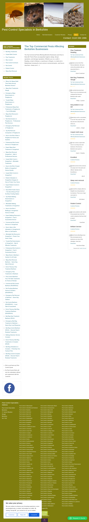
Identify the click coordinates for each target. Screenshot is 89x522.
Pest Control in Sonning (46, 493)
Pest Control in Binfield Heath (69, 412)
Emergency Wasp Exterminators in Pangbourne (10, 95)
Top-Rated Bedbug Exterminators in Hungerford (10, 199)
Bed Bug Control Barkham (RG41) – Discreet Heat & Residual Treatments (12, 330)
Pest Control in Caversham (47, 424)
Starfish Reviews (83, 248)
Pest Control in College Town (47, 430)
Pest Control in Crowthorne (25, 437)
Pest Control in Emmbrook (47, 441)
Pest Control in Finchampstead (26, 447)
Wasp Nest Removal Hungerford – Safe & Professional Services (11, 154)
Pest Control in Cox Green (68, 432)
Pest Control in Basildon (25, 409)
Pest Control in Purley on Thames (48, 482)
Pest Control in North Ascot (25, 476)
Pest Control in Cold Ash (46, 428)
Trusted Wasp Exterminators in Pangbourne (9, 102)
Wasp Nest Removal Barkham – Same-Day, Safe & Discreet (11, 262)
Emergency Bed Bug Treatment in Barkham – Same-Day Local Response (12, 323)
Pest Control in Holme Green (47, 457)
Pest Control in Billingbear (47, 412)
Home (38, 34)
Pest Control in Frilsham (46, 447)
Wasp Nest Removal (11, 71)
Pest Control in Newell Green (47, 474)
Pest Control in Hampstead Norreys (27, 451)
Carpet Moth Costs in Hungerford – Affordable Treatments (11, 161)
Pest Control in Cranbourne (25, 434)
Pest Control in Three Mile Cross (69, 499)
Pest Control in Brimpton (46, 418)
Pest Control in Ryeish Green (69, 487)
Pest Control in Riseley (67, 485)
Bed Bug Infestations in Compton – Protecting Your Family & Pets (12, 349)
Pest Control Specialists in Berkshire (25, 29)
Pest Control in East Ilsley (68, 439)
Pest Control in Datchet (46, 437)
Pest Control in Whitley (67, 503)
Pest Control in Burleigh (46, 422)
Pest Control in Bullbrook (68, 420)
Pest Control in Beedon (67, 409)
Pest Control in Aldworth (67, 405)
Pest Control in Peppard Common (48, 480)
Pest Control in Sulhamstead (47, 497)
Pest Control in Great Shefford (48, 449)
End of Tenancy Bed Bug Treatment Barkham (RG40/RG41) (12, 311)
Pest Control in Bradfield (46, 416)
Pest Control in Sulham (24, 497)
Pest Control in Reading (25, 485)
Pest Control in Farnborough (47, 445)
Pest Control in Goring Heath (26, 449)
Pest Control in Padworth (46, 478)
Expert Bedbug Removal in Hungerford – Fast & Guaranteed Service (12, 217)
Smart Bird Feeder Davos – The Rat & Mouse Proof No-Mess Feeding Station (12, 192)
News (76, 34)
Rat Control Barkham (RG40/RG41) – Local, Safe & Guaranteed (11, 304)
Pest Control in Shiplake (46, 491)
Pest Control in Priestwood (25, 482)
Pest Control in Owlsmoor (25, 478)
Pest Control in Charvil (46, 426)
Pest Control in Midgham (46, 472)
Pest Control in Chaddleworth (69, 424)
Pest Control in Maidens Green (69, 470)
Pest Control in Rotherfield (25, 487)
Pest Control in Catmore (25, 424)
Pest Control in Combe (67, 430)
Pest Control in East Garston (47, 439)
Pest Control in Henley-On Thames (49, 455)
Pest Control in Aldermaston (25, 405)
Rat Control (9, 65)
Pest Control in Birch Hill (25, 414)
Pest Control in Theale (46, 499)
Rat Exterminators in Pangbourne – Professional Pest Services (12, 121)
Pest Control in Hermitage (68, 455)
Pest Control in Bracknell (25, 416)
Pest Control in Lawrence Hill (26, 468)
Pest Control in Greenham (68, 449)
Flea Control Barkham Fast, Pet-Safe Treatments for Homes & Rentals (12, 278)
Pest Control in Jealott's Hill (25, 464)
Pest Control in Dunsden (67, 437)
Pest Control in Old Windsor (68, 476)
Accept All (34, 514)
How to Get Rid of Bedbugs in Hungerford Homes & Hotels (11, 210)
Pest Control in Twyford (46, 501)
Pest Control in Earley (24, 439)
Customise (11, 514)
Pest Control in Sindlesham (25, 493)
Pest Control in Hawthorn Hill (69, 453)
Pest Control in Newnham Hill (69, 474)
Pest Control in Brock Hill (68, 418)
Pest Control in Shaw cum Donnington (50, 489)
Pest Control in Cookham (46, 432)
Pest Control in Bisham (46, 414)
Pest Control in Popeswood (68, 480)
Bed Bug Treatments (11, 51)
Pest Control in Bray (66, 416)
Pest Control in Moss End (68, 472)
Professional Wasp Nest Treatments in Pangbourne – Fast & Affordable (12, 109)
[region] (22, 509)
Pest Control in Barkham (67, 407)
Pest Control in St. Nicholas (25, 495)
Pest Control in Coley (67, 428)
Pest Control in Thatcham (25, 499)
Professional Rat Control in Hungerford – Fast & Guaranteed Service (12, 250)
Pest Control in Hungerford (68, 460)
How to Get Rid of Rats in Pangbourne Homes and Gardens (12, 137)
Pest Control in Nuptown (46, 476)
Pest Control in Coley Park (25, 430)
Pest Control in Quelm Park (68, 482)
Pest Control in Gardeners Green (69, 447)
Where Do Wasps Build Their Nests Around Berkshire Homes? (11, 83)
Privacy (70, 34)
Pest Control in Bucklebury (47, 420)
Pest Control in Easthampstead (26, 441)
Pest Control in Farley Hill (68, 443)
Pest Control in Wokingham (47, 505)
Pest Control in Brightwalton (25, 418)
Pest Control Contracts (12, 62)
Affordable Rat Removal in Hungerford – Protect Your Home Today (12, 236)
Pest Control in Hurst (45, 462)
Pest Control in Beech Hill (47, 409)
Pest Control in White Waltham (48, 503)
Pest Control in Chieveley (25, 428)
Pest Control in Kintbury (24, 466)
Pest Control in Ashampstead (47, 407)
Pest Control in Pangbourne (68, 478)
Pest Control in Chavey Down (69, 426)
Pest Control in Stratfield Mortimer (70, 495)
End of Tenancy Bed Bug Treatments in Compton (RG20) (12, 342)
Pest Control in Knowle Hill (47, 466)
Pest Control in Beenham (25, 412)
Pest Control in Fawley (67, 445)
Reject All (22, 514)
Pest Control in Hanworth (68, 451)
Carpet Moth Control (11, 54)
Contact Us (83, 34)
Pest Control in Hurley (24, 462)
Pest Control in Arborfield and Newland (28, 407)
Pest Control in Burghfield (25, 422)
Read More (73, 71)
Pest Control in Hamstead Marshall (49, 451)
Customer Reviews (60, 34)
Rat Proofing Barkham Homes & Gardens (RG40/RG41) (11, 290)
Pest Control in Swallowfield (68, 497)
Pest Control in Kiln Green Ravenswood (71, 464)
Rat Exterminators (47, 34)
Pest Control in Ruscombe (47, 487)
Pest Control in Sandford (25, 489)
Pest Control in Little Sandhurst (69, 468)
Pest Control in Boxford (67, 414)
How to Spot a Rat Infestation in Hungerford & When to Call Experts (12, 229)
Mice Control (9, 60)
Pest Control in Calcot (67, 422)
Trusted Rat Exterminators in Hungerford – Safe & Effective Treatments (12, 243)
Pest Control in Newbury (25, 474)
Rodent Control (10, 68)
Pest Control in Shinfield (25, 491)
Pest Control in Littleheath (25, 470)
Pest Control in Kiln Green (47, 464)
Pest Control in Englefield (47, 443)
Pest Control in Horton (46, 460)
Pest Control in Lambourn (68, 466)
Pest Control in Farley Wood (26, 445)
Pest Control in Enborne (25, 443)
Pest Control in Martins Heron (26, 472)
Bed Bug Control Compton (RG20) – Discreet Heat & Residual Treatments (12, 356)
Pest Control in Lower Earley (47, 470)
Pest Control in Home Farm (25, 460)
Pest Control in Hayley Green (26, 455)
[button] (77, 518)
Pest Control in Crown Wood (47, 434)
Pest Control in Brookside (25, 420)
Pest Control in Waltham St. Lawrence (71, 501)
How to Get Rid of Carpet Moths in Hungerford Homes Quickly (12, 168)
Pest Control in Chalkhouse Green (27, 426)
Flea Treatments (10, 57)
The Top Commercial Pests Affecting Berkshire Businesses (44, 47)
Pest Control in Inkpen (67, 462)
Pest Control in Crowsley (68, 434)
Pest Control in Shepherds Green (70, 489)
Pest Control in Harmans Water (48, 453)
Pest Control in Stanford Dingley (48, 495)
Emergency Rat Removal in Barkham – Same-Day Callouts (12, 297)
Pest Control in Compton (25, 432)
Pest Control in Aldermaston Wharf (49, 405)
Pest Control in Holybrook (68, 457)
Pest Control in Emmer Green (69, 441)
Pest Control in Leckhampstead (48, 468)
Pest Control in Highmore (25, 457)
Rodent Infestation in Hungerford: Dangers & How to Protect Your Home (12, 180)
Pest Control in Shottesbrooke (69, 491)
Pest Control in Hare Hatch (25, 453)
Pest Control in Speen (67, 493)
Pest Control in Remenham (47, 485)
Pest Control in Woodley (67, 505)
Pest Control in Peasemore (25, 480)
